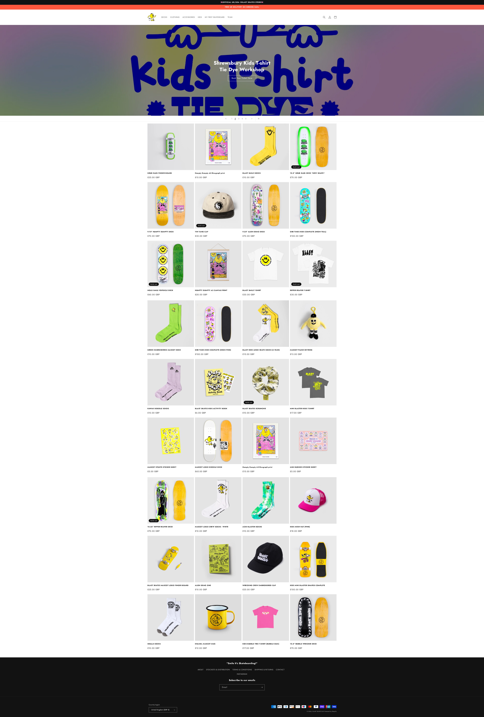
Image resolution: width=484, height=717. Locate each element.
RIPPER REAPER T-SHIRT (300, 290)
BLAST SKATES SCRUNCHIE (254, 409)
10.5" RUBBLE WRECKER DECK (303, 644)
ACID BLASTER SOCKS (252, 527)
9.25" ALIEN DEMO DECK (254, 232)
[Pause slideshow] (258, 118)
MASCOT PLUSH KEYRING (301, 350)
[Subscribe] (262, 687)
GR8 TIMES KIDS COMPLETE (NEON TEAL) (308, 232)
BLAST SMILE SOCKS (252, 173)
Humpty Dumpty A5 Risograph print (210, 173)
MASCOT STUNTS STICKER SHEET (161, 467)
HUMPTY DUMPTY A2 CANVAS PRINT (211, 290)
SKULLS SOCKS (154, 644)
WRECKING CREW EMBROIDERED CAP (259, 585)
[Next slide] (252, 118)
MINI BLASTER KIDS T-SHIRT (302, 409)
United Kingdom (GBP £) (160, 710)
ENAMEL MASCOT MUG (205, 644)
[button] (324, 17)
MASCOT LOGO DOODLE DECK (208, 467)
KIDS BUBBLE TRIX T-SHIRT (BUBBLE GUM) (261, 644)
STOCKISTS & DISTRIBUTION (218, 669)
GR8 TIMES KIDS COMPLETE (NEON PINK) (213, 350)
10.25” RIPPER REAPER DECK (160, 527)
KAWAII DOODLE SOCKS (158, 409)
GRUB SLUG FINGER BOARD (159, 173)
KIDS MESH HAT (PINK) (300, 527)
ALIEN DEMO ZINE (203, 585)
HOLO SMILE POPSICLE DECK (160, 290)
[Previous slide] (226, 118)
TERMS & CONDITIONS (242, 669)
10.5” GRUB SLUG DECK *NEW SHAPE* (307, 173)
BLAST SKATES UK (318, 711)
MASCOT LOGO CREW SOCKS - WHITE (211, 527)
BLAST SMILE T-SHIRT (252, 290)
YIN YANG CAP (201, 232)
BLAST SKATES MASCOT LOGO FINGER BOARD (167, 585)
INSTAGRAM (242, 674)
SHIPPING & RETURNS (264, 669)
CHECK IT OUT (243, 80)
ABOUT (201, 669)
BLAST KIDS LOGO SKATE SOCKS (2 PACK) (261, 350)
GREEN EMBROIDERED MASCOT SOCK (164, 350)
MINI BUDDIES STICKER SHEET (303, 467)
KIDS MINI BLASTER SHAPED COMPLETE (307, 585)
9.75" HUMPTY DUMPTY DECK (160, 232)
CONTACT (280, 669)
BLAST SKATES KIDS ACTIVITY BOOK (211, 409)
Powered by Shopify (330, 711)
